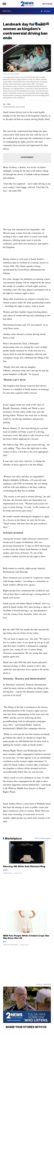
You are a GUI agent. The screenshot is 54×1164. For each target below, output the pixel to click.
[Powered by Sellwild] (47, 984)
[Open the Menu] (4, 4)
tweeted (35, 373)
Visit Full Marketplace (43, 838)
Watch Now (46, 4)
